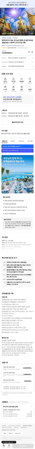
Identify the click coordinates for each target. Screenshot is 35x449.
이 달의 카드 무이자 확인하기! (16, 62)
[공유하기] (32, 52)
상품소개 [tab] (4, 141)
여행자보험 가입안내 (7, 427)
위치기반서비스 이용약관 (14, 425)
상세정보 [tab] (21, 141)
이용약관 (4, 425)
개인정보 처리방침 (27, 425)
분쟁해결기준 (24, 427)
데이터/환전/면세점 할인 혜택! (16, 66)
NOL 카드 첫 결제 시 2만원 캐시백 (17, 58)
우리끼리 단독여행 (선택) (10, 406)
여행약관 (16, 427)
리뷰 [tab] (30, 141)
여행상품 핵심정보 (22, 47)
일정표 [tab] (13, 141)
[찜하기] (29, 52)
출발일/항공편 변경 (17, 122)
